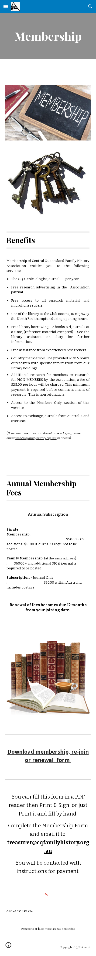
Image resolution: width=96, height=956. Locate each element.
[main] (48, 36)
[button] (5, 6)
